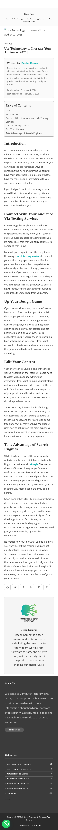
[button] (6, 824)
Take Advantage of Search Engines (24, 133)
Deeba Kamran (30, 63)
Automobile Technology (29, 784)
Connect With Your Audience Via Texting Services (27, 120)
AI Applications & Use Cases (29, 769)
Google (34, 464)
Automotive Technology (29, 788)
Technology (18, 19)
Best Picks (29, 793)
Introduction (12, 114)
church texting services (28, 256)
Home (8, 19)
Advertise (23, 826)
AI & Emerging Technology (29, 764)
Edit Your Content (15, 129)
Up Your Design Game (17, 125)
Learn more (14, 730)
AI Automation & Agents (29, 774)
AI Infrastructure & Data (29, 779)
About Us (36, 826)
